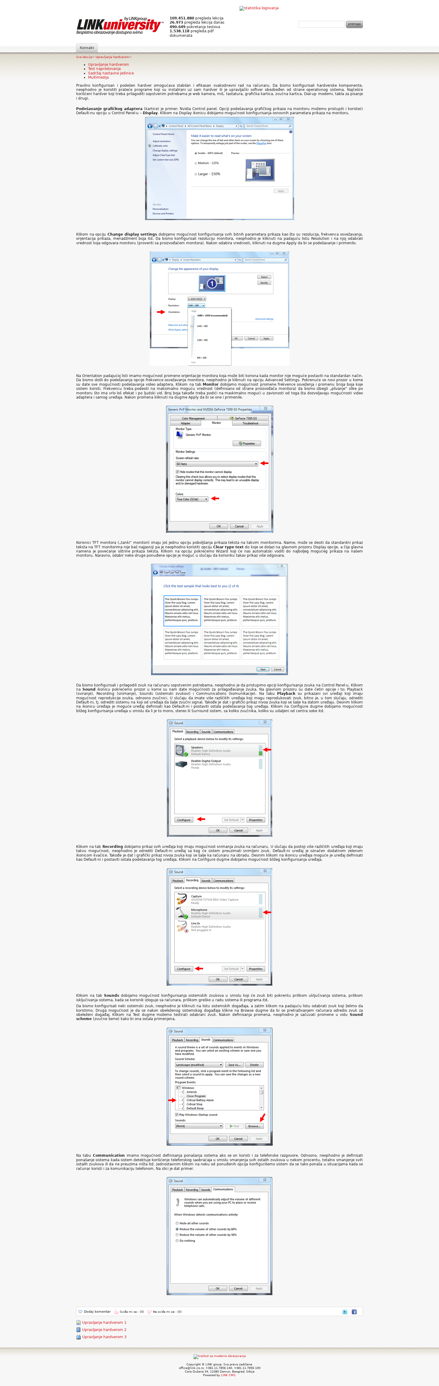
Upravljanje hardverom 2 (104, 1330)
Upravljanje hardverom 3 (104, 1337)
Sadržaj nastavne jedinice (111, 73)
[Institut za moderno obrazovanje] (220, 1356)
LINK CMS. (228, 1375)
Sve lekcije (84, 57)
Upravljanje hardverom (112, 57)
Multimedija (98, 77)
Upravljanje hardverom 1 (104, 1323)
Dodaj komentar (97, 1312)
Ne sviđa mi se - (167, 1311)
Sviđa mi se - (132, 1311)
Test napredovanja (104, 69)
